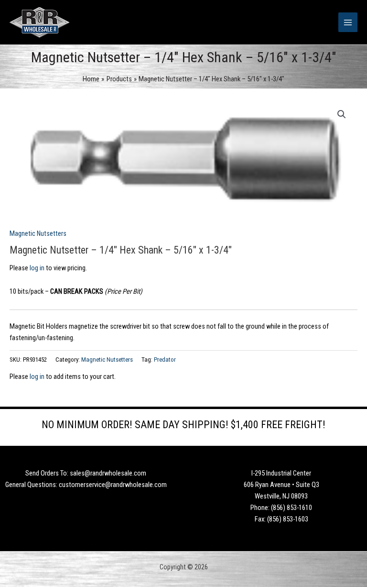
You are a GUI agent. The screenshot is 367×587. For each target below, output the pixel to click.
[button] (341, 114)
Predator (165, 359)
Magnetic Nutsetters (38, 233)
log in (37, 268)
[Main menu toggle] (347, 22)
